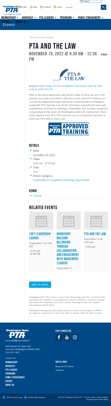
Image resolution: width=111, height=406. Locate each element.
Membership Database (36, 397)
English (86, 1)
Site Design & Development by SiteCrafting (97, 398)
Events (5, 21)
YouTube (66, 337)
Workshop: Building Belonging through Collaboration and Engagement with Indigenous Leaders (68, 248)
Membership (8, 17)
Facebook (59, 337)
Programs (66, 17)
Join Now (23, 7)
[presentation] (41, 221)
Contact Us (10, 358)
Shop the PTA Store (65, 366)
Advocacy (27, 17)
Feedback (47, 7)
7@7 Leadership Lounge (40, 236)
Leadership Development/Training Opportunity (61, 180)
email (98, 313)
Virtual (37, 195)
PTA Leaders (46, 17)
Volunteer (60, 370)
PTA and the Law (95, 234)
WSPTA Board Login (14, 397)
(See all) (36, 254)
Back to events (40, 284)
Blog (35, 7)
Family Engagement (89, 17)
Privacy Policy (90, 397)
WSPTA (12, 11)
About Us (9, 384)
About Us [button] (21, 21)
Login (59, 7)
